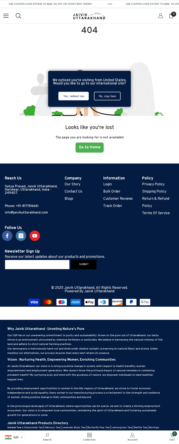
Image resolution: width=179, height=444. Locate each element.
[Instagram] (21, 236)
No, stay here (107, 96)
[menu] (6, 15)
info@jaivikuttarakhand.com (26, 213)
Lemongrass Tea (122, 427)
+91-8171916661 (27, 206)
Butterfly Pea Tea (98, 427)
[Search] (18, 15)
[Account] (160, 15)
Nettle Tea (140, 427)
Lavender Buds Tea (73, 427)
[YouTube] (34, 236)
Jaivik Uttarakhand (99, 291)
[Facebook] (7, 236)
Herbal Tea (14, 427)
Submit (84, 264)
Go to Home (89, 147)
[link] (47, 437)
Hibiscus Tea (52, 427)
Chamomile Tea (33, 427)
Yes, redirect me (73, 96)
